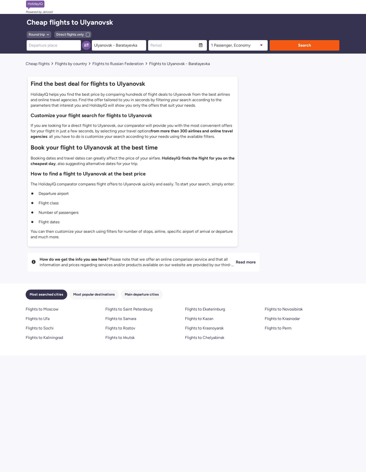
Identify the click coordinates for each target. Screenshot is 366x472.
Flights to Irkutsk (120, 337)
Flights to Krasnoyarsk (204, 328)
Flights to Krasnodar (282, 318)
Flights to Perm (278, 328)
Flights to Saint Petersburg (128, 309)
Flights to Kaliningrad (44, 337)
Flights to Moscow (42, 309)
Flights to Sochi (40, 328)
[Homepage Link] (39, 5)
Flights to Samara (120, 318)
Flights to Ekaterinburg (205, 309)
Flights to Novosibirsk (284, 309)
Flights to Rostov (120, 328)
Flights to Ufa (38, 318)
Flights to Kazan (199, 318)
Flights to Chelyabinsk (204, 337)
